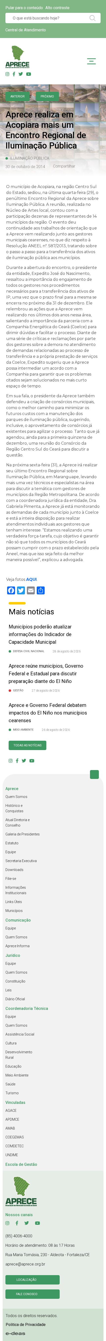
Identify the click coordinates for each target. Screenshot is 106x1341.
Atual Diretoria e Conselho (17, 822)
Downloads (14, 870)
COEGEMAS (14, 1137)
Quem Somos (16, 797)
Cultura (11, 1043)
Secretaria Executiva (21, 861)
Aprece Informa (17, 946)
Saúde (10, 1084)
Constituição (15, 981)
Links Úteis (13, 902)
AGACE (11, 1111)
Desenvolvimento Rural (18, 1054)
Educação (13, 1066)
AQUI (31, 579)
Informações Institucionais (15, 890)
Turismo (12, 1093)
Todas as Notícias (27, 745)
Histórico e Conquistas (14, 808)
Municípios (14, 911)
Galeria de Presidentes (22, 834)
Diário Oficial (15, 999)
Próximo (47, 96)
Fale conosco (26, 1294)
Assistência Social (19, 1034)
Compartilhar (64, 166)
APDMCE (12, 1119)
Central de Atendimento (25, 30)
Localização (26, 1280)
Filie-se (10, 879)
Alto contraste (57, 7)
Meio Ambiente (16, 1075)
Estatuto (11, 843)
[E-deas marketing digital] (15, 1333)
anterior (17, 96)
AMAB (10, 1128)
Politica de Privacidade (26, 1324)
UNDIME (11, 1155)
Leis (8, 990)
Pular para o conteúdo (24, 7)
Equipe (10, 852)
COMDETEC (14, 1146)
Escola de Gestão (21, 1164)
